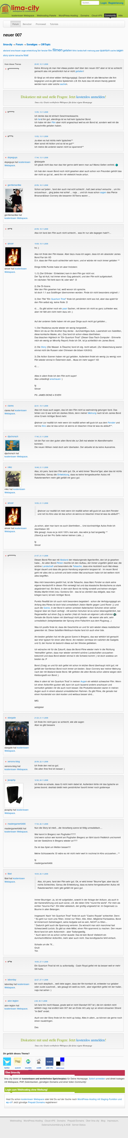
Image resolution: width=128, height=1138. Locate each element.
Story (43, 346)
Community (110, 15)
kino (75, 50)
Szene (47, 607)
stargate (12, 717)
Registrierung (115, 2)
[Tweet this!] (8, 1068)
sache (113, 50)
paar (97, 50)
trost (26, 55)
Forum (15, 24)
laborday (12, 979)
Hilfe (120, 15)
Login (104, 2)
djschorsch (13, 436)
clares (11, 405)
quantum (105, 50)
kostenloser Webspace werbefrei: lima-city (31, 9)
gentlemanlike (14, 184)
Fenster (111, 422)
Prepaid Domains (36, 1102)
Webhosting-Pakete (46, 15)
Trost (63, 298)
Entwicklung (63, 474)
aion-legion (13, 1000)
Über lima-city (92, 1120)
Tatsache (77, 566)
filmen (57, 49)
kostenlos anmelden (90, 96)
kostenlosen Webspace (16, 218)
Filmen (60, 562)
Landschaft (47, 566)
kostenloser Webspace (23, 15)
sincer (11, 243)
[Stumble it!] (29, 1068)
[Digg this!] (19, 1068)
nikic (10, 467)
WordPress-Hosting (68, 15)
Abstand (64, 559)
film (50, 50)
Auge (83, 681)
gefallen (67, 50)
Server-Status (79, 1124)
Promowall (41, 24)
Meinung (92, 412)
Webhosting (16, 1120)
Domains (85, 15)
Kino (44, 425)
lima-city (7, 44)
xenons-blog (14, 761)
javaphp (11, 779)
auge (23, 50)
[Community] (8, 22)
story (5, 55)
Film (54, 122)
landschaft (82, 50)
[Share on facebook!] (51, 1068)
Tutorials (54, 24)
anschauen (16, 50)
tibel (10, 873)
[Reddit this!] (40, 1068)
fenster (44, 50)
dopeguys (12, 157)
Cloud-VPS (97, 15)
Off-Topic (45, 44)
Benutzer (27, 24)
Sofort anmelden (97, 1078)
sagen (119, 50)
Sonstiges (32, 44)
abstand (6, 50)
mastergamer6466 (17, 823)
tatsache (19, 55)
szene (12, 55)
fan (39, 50)
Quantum (55, 298)
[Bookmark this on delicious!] (61, 1068)
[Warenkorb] (125, 13)
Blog (103, 1120)
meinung (91, 50)
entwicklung (31, 50)
